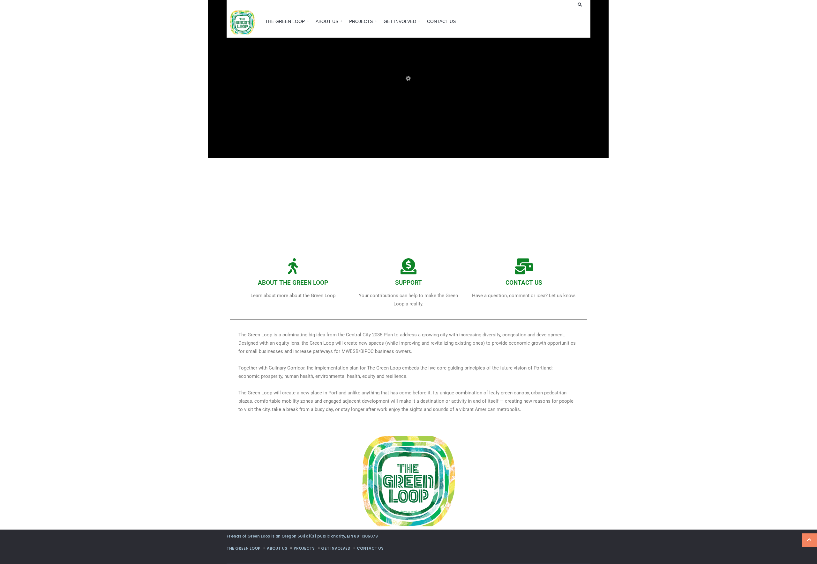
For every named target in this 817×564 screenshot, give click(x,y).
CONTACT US (524, 282)
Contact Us (441, 21)
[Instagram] (560, 4)
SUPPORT (408, 282)
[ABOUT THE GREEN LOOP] (293, 266)
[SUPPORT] (408, 266)
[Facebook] (552, 4)
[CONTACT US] (524, 266)
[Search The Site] (581, 4)
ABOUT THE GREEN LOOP (293, 282)
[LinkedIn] (569, 4)
